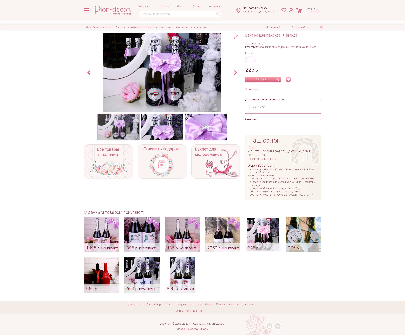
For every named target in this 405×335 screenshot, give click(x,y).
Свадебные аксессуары (99, 27)
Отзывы (196, 6)
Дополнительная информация (265, 99)
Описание (251, 119)
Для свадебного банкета (129, 27)
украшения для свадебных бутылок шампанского (287, 47)
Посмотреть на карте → (262, 158)
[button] (236, 35)
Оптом (179, 310)
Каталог (132, 304)
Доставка (164, 6)
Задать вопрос (195, 310)
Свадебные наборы (151, 304)
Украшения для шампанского (192, 27)
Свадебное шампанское (159, 27)
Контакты (214, 6)
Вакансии (233, 304)
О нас (168, 304)
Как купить (145, 6)
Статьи (181, 6)
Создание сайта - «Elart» (192, 329)
